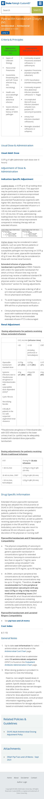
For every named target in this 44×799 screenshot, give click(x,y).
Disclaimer (25, 778)
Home (9, 778)
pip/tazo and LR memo (19, 620)
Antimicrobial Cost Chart (15, 651)
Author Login (22, 782)
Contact (34, 778)
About (16, 778)
